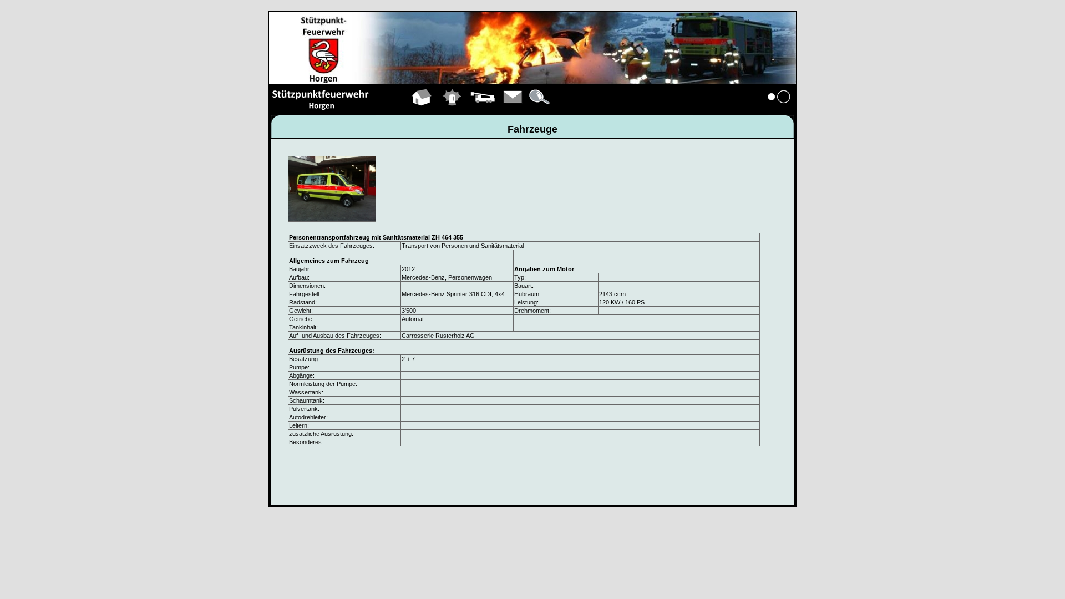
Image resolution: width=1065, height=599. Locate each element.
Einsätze (452, 109)
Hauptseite (422, 109)
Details (540, 109)
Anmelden (779, 109)
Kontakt (513, 109)
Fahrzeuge (482, 109)
